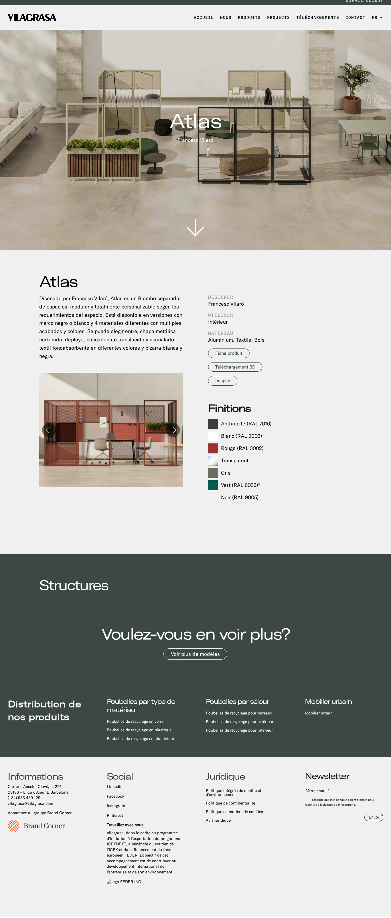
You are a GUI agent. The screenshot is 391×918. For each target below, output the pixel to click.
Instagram (116, 805)
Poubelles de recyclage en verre (135, 721)
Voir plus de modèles (195, 654)
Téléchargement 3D (235, 367)
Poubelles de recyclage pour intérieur (239, 730)
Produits (249, 17)
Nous (226, 17)
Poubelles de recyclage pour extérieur (239, 722)
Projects (278, 17)
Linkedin (115, 786)
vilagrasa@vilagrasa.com (30, 803)
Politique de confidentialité (230, 803)
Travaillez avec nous (125, 825)
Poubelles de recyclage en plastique (139, 730)
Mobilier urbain (319, 713)
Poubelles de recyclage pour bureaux (239, 713)
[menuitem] (377, 17)
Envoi (374, 817)
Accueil (204, 17)
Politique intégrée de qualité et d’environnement (233, 792)
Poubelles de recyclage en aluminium (140, 738)
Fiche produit (228, 353)
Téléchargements (317, 17)
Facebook (116, 796)
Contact (355, 17)
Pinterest (115, 815)
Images (222, 380)
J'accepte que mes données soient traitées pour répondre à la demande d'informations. (339, 802)
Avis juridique (218, 820)
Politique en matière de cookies (234, 812)
